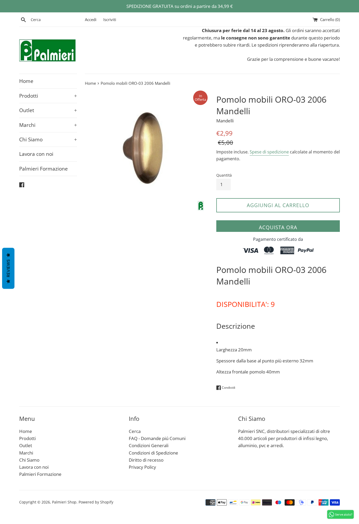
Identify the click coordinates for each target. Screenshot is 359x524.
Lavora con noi (36, 154)
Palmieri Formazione (43, 168)
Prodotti (48, 95)
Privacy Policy (142, 467)
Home (26, 81)
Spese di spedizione (269, 152)
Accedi (90, 19)
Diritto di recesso (146, 460)
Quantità (224, 175)
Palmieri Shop (64, 502)
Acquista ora (278, 227)
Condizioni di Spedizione (153, 453)
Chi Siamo (48, 139)
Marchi (48, 125)
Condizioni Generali (148, 445)
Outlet (48, 110)
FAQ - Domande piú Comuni (157, 438)
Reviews (8, 268)
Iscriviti (109, 19)
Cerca (135, 431)
